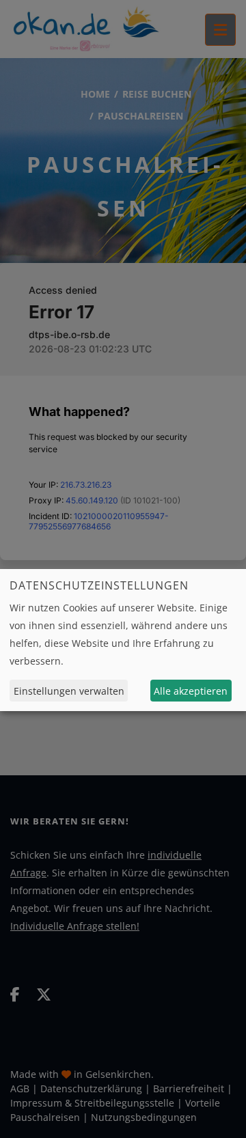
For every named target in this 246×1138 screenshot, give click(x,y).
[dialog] (123, 640)
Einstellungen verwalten (69, 690)
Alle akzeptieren (191, 690)
